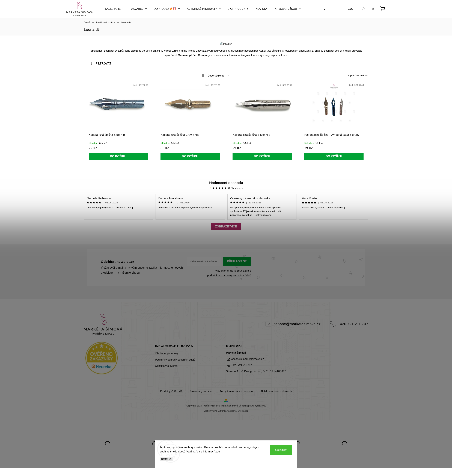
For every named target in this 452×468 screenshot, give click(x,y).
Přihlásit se (237, 261)
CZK (350, 8)
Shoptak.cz (243, 411)
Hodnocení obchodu (226, 183)
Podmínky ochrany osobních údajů (175, 359)
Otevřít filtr (99, 63)
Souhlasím (281, 449)
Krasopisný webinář (201, 391)
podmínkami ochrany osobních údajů (229, 275)
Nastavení (166, 459)
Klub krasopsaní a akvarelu (276, 391)
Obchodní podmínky (167, 353)
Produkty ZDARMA (171, 391)
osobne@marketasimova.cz (297, 324)
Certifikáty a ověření (166, 365)
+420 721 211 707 (353, 324)
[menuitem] (114, 9)
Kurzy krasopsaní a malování (236, 391)
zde (217, 451)
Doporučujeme (215, 75)
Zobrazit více (226, 226)
